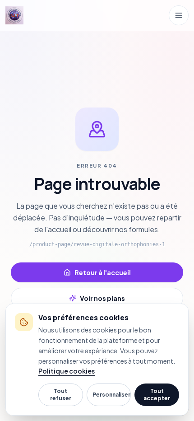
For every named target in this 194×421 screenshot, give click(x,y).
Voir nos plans (102, 298)
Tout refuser (60, 395)
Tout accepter (156, 395)
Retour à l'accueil (102, 272)
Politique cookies (66, 371)
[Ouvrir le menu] (179, 15)
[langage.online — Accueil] (14, 15)
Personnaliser (111, 394)
